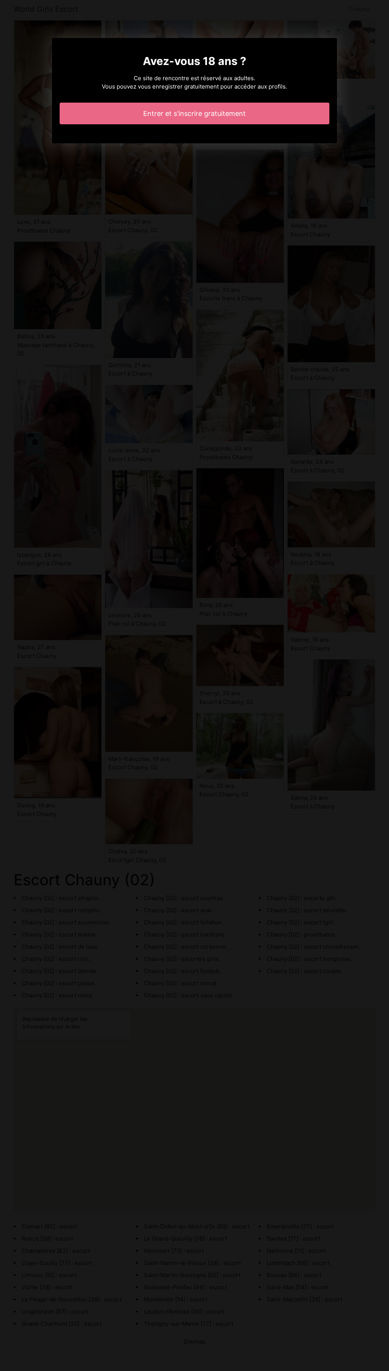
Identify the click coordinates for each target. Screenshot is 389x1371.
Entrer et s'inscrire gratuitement (194, 113)
